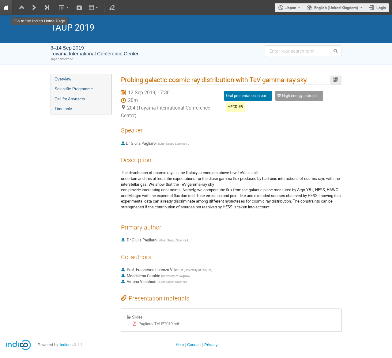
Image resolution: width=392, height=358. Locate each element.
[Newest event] (46, 7)
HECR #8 (235, 107)
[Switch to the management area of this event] (112, 7)
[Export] (64, 7)
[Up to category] (22, 7)
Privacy (211, 344)
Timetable (63, 108)
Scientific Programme (74, 89)
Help (180, 344)
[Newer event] (34, 7)
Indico (65, 344)
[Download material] (79, 7)
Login (381, 7)
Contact (194, 344)
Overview (63, 79)
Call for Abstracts (70, 99)
